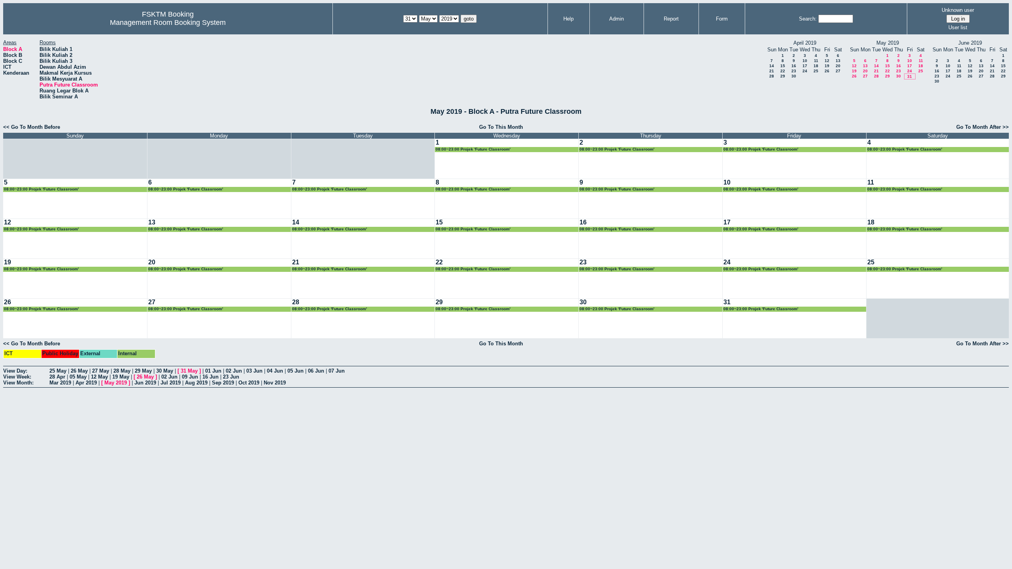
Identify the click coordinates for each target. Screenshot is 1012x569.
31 (909, 76)
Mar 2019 (60, 383)
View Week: (17, 377)
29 (782, 76)
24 (804, 71)
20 (838, 66)
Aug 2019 (196, 383)
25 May (57, 371)
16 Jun (210, 377)
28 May (121, 371)
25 (816, 71)
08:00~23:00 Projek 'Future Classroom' (473, 149)
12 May (99, 377)
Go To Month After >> (982, 127)
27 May (100, 371)
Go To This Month (501, 127)
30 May (164, 371)
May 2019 (115, 383)
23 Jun (231, 377)
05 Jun (295, 371)
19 (827, 66)
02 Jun (234, 371)
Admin (616, 19)
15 (782, 66)
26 (827, 71)
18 (816, 66)
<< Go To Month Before (31, 127)
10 (804, 60)
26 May (79, 371)
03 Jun (254, 371)
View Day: (15, 371)
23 (793, 71)
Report (671, 19)
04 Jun (275, 371)
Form (722, 19)
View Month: (18, 383)
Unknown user (958, 10)
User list (957, 27)
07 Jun (337, 371)
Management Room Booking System (168, 22)
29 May (143, 371)
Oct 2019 (248, 383)
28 (771, 76)
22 (782, 71)
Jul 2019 (170, 383)
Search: (808, 19)
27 (838, 71)
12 (827, 60)
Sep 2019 (223, 383)
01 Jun (213, 371)
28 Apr (57, 377)
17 (804, 66)
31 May (189, 371)
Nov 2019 (275, 383)
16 (793, 66)
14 (771, 66)
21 (771, 71)
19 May (120, 377)
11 (816, 60)
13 (838, 60)
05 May (78, 377)
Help (568, 19)
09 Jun (190, 377)
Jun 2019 (145, 383)
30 (793, 76)
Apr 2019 (86, 383)
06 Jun (316, 371)
